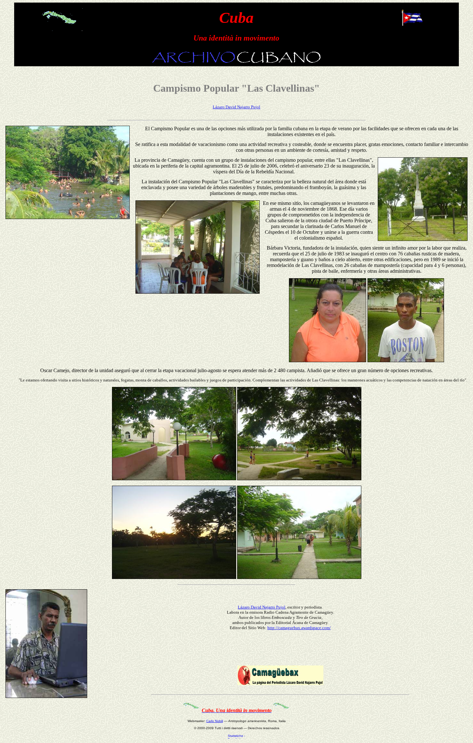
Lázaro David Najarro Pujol (236, 107)
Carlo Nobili (214, 721)
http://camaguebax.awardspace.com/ (299, 627)
